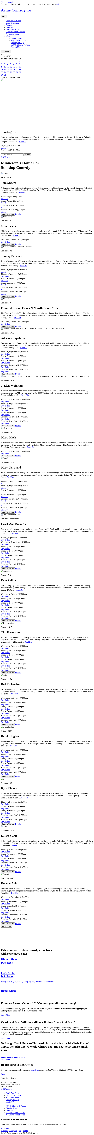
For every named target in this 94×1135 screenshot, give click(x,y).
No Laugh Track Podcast (15, 1115)
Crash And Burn (12, 29)
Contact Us (15, 47)
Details (18, 214)
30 (2, 75)
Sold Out (4, 148)
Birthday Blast (16, 38)
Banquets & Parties (13, 21)
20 (14, 69)
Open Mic (10, 27)
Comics (9, 25)
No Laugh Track (12, 34)
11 (8, 67)
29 (20, 72)
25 (8, 72)
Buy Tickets (5, 242)
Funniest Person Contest (15, 32)
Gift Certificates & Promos (21, 45)
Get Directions (6, 1089)
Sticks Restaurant (12, 23)
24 (5, 72)
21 (17, 69)
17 (5, 69)
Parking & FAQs (17, 43)
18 (8, 69)
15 (20, 67)
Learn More (5, 1015)
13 (14, 67)
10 (5, 67)
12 (11, 67)
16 (2, 69)
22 (20, 69)
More (8, 36)
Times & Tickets (8, 214)
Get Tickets (5, 157)
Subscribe (60, 4)
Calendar (7, 52)
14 (17, 67)
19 (11, 69)
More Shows (6, 926)
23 (2, 72)
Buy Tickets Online (18, 40)
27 (14, 72)
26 (11, 72)
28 (17, 72)
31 (5, 75)
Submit (27, 155)
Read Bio (22, 142)
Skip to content (7, 2)
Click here (35, 1070)
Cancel (3, 1074)
